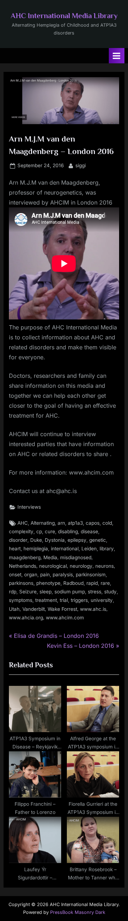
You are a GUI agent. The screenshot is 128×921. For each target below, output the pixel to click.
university (102, 600)
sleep (45, 591)
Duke (36, 540)
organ (30, 574)
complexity (21, 531)
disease (89, 531)
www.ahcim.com (65, 617)
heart (15, 548)
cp (39, 531)
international (65, 548)
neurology (81, 566)
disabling (68, 531)
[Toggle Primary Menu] (116, 55)
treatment (46, 600)
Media (50, 557)
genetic (97, 540)
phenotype (48, 583)
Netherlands (22, 566)
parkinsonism (91, 574)
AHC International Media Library (64, 15)
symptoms (20, 600)
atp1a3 (75, 523)
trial (64, 600)
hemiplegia (35, 548)
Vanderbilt (33, 609)
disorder (18, 540)
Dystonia (55, 540)
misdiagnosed (75, 557)
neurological (53, 566)
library (107, 548)
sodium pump (69, 591)
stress (94, 591)
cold (107, 523)
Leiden (89, 548)
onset (15, 574)
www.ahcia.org (26, 617)
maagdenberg (25, 557)
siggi (80, 165)
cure (50, 531)
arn (61, 523)
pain (45, 574)
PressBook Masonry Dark (77, 912)
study (110, 591)
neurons (104, 566)
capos (93, 523)
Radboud (73, 583)
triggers (79, 600)
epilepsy (77, 540)
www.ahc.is (93, 609)
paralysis (63, 574)
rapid (92, 583)
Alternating (43, 523)
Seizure (28, 591)
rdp (12, 591)
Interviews (29, 507)
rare (105, 583)
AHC (22, 523)
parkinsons (21, 583)
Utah (14, 609)
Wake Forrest (62, 609)
